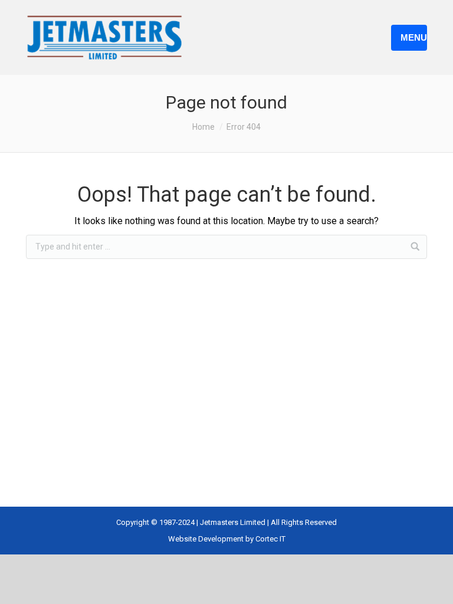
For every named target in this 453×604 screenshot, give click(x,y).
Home (203, 127)
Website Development (206, 538)
